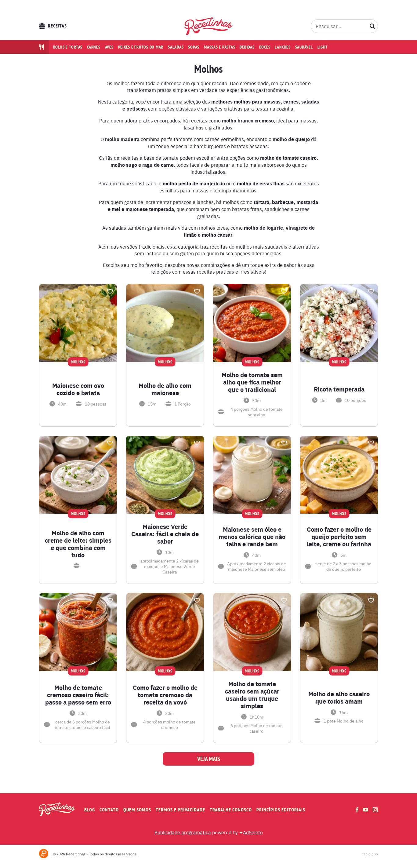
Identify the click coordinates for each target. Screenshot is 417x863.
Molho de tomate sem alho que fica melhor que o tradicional (252, 382)
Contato (109, 810)
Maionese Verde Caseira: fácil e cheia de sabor (165, 534)
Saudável (304, 47)
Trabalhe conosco (231, 810)
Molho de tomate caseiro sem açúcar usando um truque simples (252, 694)
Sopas (193, 47)
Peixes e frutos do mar (141, 47)
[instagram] (375, 809)
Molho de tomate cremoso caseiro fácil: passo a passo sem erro (78, 695)
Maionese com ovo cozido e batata (78, 389)
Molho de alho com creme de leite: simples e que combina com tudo (78, 544)
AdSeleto (253, 832)
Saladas (175, 47)
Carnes (93, 47)
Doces (264, 47)
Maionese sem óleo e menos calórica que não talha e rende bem (252, 537)
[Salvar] (110, 291)
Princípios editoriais (280, 810)
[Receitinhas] (209, 26)
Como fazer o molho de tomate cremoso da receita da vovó (165, 695)
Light (322, 47)
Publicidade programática (182, 832)
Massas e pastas (219, 47)
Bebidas (247, 47)
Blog (89, 810)
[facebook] (357, 809)
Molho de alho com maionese (165, 389)
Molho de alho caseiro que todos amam (339, 697)
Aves (109, 47)
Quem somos (137, 810)
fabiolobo (370, 853)
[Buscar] (372, 26)
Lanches (282, 47)
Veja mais (208, 759)
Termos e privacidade (180, 810)
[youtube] (365, 809)
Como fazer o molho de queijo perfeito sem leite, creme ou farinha (339, 537)
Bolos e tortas (68, 47)
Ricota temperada (339, 389)
